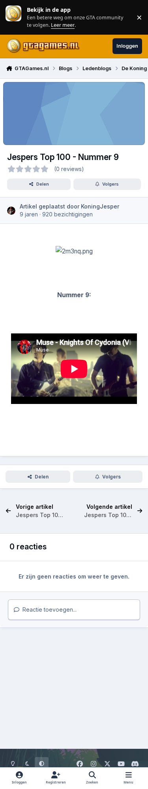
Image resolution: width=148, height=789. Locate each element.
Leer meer (13, 17)
